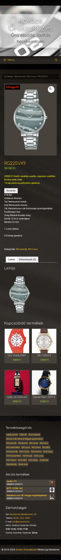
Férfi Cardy (24, 451)
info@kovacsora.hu (21, 522)
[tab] (11, 260)
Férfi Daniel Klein (13, 456)
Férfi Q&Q (22, 460)
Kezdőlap (8, 76)
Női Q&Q (46, 447)
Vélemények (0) (27, 259)
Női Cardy (34, 443)
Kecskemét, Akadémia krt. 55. (23, 514)
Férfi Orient (11, 460)
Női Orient (36, 447)
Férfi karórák (12, 451)
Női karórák (20, 76)
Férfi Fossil (27, 456)
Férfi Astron (36, 451)
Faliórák (23, 434)
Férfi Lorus (38, 456)
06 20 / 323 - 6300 (21, 518)
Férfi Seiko (33, 460)
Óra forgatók (34, 434)
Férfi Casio (48, 451)
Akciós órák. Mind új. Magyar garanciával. (24, 439)
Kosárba (11, 190)
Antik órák (23, 464)
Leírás (11, 259)
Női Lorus (31, 76)
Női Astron (23, 443)
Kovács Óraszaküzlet (26, 549)
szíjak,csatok (12, 434)
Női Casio (44, 443)
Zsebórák (44, 460)
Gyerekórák (11, 464)
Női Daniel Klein (13, 447)
